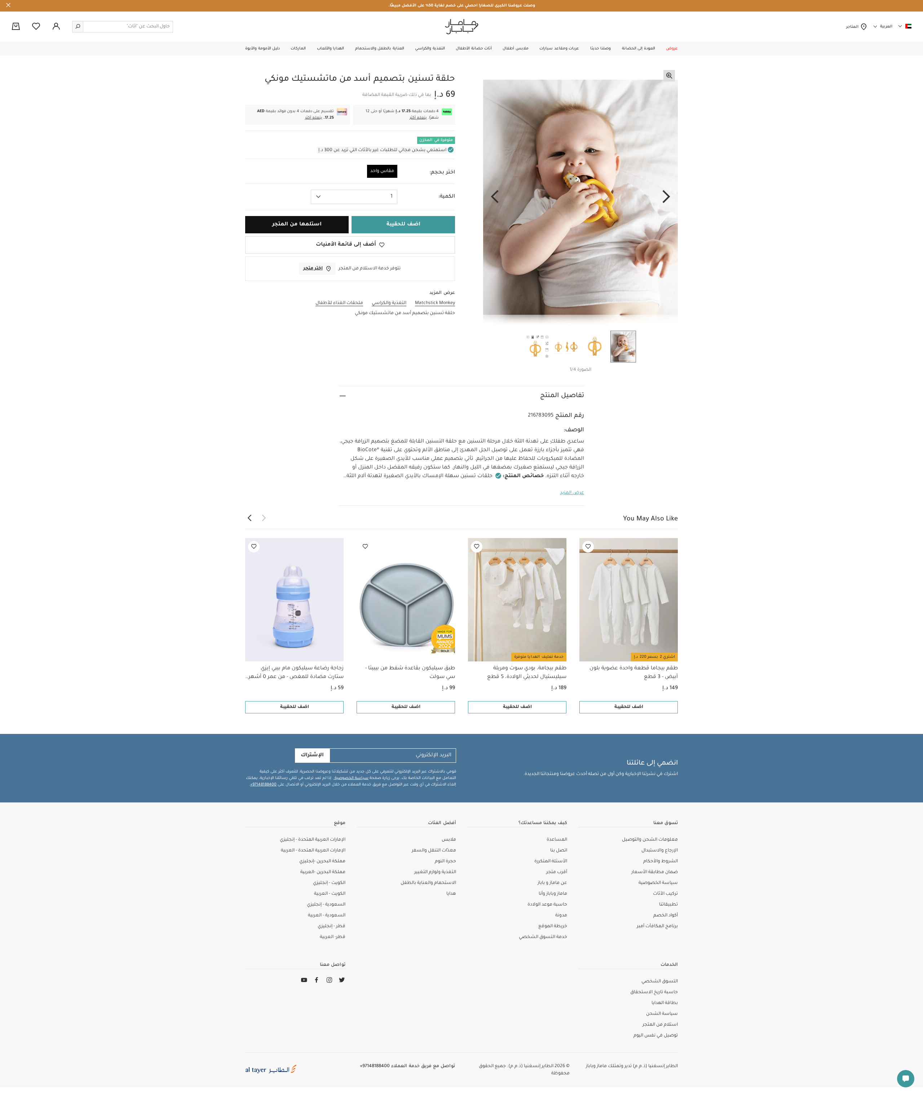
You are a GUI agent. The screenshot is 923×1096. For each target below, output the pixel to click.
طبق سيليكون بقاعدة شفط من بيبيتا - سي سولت (410, 673)
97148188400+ (263, 785)
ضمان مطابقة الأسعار (654, 872)
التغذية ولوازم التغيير (435, 872)
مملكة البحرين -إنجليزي (322, 861)
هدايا (451, 894)
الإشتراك (312, 755)
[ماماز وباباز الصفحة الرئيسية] (461, 26)
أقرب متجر (556, 872)
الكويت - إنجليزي (329, 883)
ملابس (449, 839)
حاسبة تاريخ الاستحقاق (654, 992)
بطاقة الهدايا (665, 1003)
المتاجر (853, 27)
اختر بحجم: (442, 173)
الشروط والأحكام (660, 861)
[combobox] (354, 197)
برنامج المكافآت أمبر (657, 926)
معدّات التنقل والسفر (434, 850)
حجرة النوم (445, 861)
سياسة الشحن (662, 1014)
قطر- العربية (332, 937)
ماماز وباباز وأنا (553, 894)
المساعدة (557, 839)
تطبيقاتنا (668, 904)
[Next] (494, 197)
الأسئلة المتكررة (550, 861)
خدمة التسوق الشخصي (543, 937)
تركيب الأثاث (665, 894)
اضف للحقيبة (628, 707)
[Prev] (666, 197)
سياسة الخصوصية (351, 778)
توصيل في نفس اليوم (655, 1035)
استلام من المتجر (660, 1024)
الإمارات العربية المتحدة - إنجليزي (312, 839)
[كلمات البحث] (77, 26)
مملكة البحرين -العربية (322, 872)
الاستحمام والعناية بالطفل (428, 883)
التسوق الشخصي (659, 981)
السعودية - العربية (326, 915)
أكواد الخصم (665, 915)
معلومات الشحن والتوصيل (650, 839)
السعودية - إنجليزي (326, 904)
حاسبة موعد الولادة (547, 904)
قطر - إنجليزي (331, 926)
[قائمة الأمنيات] (588, 547)
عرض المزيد (572, 493)
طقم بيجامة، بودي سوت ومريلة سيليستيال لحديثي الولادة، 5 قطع (526, 673)
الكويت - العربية (329, 894)
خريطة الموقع (552, 926)
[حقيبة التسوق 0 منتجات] (16, 27)
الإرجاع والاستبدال (659, 850)
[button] (672, 48)
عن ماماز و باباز (552, 883)
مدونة (561, 915)
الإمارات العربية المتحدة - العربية (313, 850)
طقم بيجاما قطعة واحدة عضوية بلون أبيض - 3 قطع (633, 673)
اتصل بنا (558, 850)
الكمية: (446, 197)
